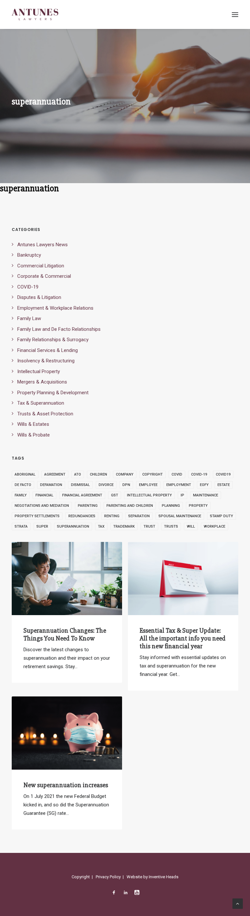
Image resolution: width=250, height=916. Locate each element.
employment (178, 485)
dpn (126, 485)
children (98, 474)
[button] (235, 14)
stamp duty (221, 516)
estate (223, 485)
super (42, 526)
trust (149, 526)
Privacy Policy (108, 876)
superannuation (73, 526)
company (124, 474)
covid (177, 474)
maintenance (205, 495)
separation (139, 516)
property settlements (37, 516)
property (198, 506)
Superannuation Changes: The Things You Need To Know (64, 634)
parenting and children (129, 506)
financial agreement (82, 495)
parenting (88, 506)
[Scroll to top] (237, 903)
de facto (23, 485)
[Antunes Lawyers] (35, 14)
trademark (124, 526)
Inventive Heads (163, 876)
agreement (54, 474)
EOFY (204, 485)
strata (21, 526)
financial (44, 495)
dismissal (80, 485)
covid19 (223, 474)
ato (77, 474)
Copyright (81, 876)
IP (182, 495)
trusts (171, 526)
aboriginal (25, 474)
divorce (106, 485)
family (21, 495)
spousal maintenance (180, 516)
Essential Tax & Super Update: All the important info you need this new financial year (183, 638)
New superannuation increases (65, 785)
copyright (152, 474)
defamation (51, 485)
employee (148, 485)
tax (101, 526)
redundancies (81, 516)
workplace (214, 526)
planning (171, 506)
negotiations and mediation (42, 506)
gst (114, 495)
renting (111, 516)
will (191, 526)
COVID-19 (199, 474)
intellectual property (149, 495)
